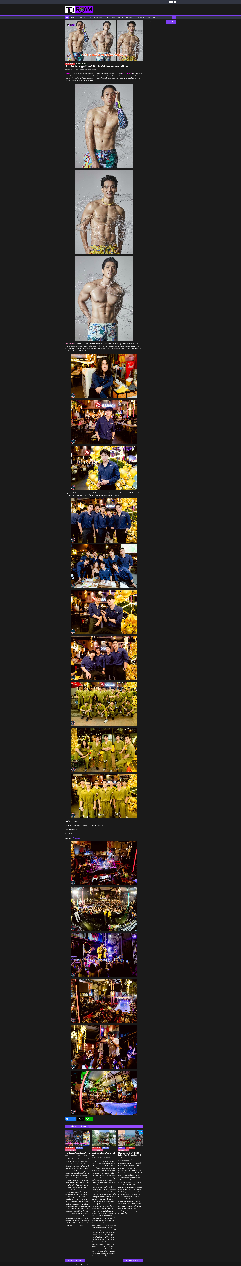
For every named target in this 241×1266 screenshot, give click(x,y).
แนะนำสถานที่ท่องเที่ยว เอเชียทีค (77, 1153)
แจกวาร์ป (156, 17)
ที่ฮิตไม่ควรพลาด (70, 63)
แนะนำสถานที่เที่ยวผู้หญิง (125, 17)
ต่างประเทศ (121, 1147)
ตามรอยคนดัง (111, 17)
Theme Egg (85, 1264)
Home (73, 17)
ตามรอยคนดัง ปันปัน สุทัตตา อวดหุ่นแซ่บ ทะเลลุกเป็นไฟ (76, 1261)
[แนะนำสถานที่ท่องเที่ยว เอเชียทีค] (77, 1138)
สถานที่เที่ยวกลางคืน (81, 63)
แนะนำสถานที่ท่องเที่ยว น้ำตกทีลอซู (103, 1154)
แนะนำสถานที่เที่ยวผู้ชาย (143, 17)
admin (82, 70)
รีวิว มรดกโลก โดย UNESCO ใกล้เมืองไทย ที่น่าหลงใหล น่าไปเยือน (130, 1155)
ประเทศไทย (79, 1147)
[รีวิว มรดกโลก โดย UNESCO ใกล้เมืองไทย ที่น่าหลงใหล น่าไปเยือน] (130, 1138)
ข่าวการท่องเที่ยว (99, 17)
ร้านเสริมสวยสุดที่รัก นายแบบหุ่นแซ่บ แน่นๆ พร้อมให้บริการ (134, 1261)
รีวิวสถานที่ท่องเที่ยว (83, 17)
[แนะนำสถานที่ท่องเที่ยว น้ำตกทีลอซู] (104, 1138)
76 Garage (76, 838)
